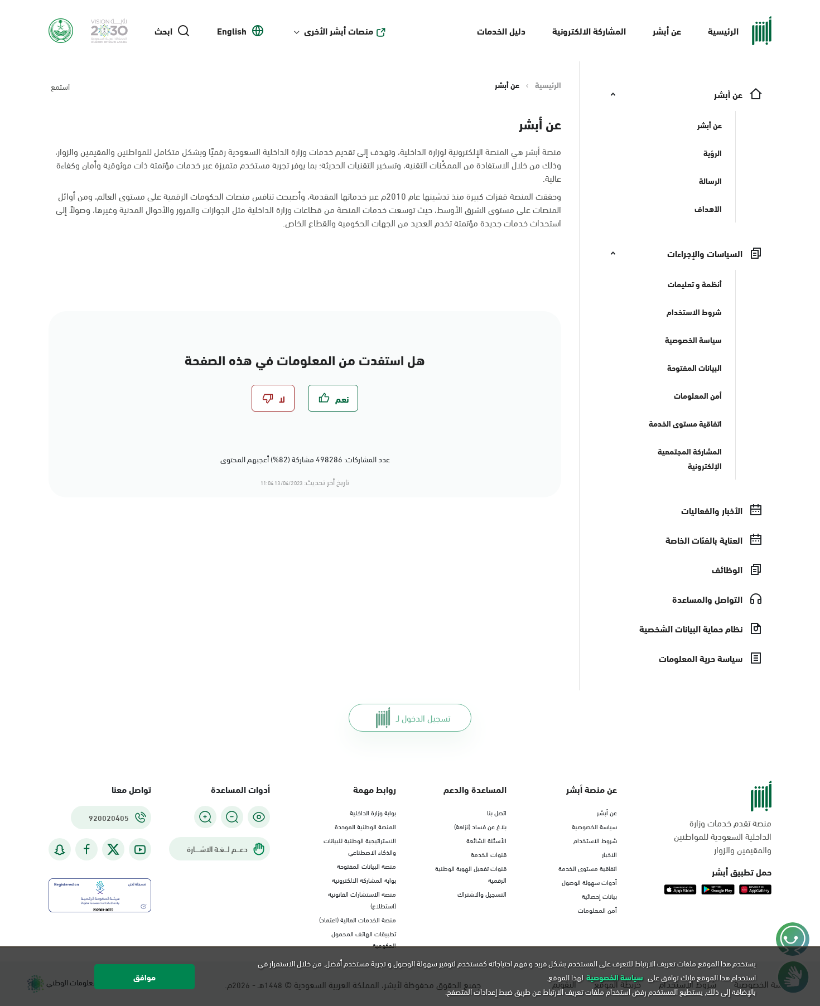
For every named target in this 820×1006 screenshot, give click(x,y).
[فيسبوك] (86, 850)
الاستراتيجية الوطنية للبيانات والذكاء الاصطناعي (360, 846)
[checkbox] (333, 398)
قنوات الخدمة (489, 854)
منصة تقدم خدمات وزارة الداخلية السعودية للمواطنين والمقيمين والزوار (722, 836)
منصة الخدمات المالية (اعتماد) (357, 919)
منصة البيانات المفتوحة (366, 865)
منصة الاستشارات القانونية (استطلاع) (362, 899)
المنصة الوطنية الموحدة (365, 826)
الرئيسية (723, 30)
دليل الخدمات (501, 30)
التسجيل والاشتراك (482, 893)
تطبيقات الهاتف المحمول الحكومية (363, 939)
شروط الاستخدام (595, 840)
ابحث (163, 30)
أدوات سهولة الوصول (589, 882)
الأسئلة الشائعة (486, 840)
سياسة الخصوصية (594, 826)
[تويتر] (113, 849)
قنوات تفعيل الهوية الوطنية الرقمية (471, 874)
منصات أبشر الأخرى (338, 30)
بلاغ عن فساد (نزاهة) (480, 826)
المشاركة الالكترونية (589, 30)
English (232, 30)
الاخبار (609, 854)
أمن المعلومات (597, 909)
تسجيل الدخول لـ (423, 717)
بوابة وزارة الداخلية (373, 812)
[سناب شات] (59, 850)
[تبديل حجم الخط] (232, 817)
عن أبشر (667, 30)
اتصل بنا (497, 812)
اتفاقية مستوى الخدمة (587, 868)
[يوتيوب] (140, 850)
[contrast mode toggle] (259, 817)
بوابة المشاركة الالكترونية (364, 879)
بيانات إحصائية (599, 895)
